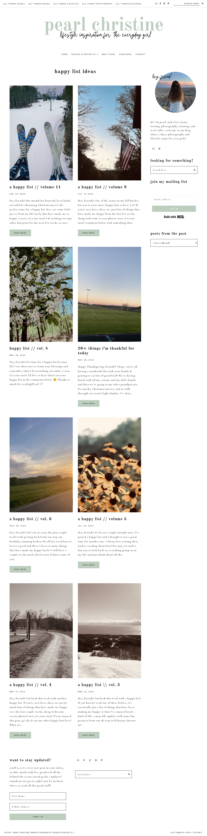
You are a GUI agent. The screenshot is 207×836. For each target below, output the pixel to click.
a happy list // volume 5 (102, 519)
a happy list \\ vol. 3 (99, 685)
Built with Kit (174, 217)
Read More (20, 233)
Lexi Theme (176, 832)
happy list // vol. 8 (29, 349)
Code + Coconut (193, 832)
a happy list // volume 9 (102, 187)
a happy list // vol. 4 (31, 685)
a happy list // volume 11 (35, 187)
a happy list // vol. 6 (31, 519)
